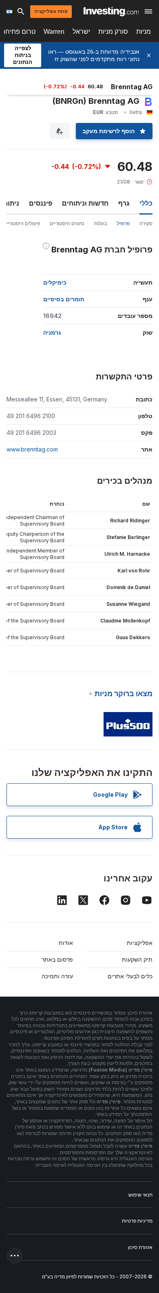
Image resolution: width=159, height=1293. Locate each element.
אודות (66, 942)
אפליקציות (139, 942)
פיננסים (40, 203)
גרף (124, 203)
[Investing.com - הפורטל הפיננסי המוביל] (111, 11)
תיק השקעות (137, 959)
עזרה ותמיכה (57, 976)
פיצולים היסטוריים (21, 223)
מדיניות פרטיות (137, 1221)
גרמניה (52, 332)
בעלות (100, 223)
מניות (143, 31)
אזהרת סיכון (140, 1247)
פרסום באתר (57, 959)
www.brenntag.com (32, 449)
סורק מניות (113, 31)
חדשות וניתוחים (85, 203)
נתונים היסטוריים (67, 223)
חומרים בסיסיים (63, 299)
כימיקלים (54, 282)
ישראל (81, 31)
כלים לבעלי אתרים (130, 976)
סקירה (145, 223)
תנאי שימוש (140, 1195)
